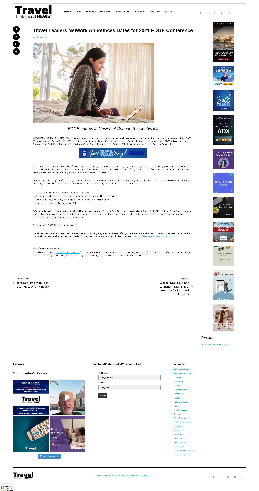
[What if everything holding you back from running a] (67, 434)
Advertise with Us (103, 475)
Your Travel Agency (182, 455)
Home (67, 11)
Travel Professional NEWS (185, 451)
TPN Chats (178, 447)
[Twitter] (220, 474)
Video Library (122, 11)
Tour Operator (180, 438)
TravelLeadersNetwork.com (155, 236)
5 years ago (42, 37)
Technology (178, 434)
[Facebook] (213, 476)
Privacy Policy (142, 475)
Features (91, 11)
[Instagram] (228, 476)
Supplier (177, 426)
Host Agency (179, 394)
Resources (139, 11)
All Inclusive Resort (182, 369)
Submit (103, 395)
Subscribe (154, 11)
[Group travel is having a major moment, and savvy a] (31, 434)
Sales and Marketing (182, 422)
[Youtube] (242, 476)
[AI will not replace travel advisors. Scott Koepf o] (67, 397)
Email (101, 383)
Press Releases (180, 410)
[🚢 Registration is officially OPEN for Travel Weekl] (31, 397)
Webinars (105, 11)
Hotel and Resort (181, 402)
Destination (178, 381)
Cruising (177, 377)
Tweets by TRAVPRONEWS (215, 344)
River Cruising (180, 418)
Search (168, 11)
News (78, 11)
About (124, 475)
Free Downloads (181, 390)
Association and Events (184, 373)
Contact (131, 475)
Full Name (102, 373)
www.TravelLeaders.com (68, 252)
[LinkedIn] (235, 476)
